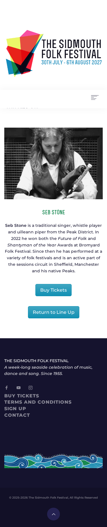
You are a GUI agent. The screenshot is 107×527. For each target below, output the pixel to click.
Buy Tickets (53, 290)
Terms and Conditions (38, 402)
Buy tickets (21, 396)
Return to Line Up (53, 312)
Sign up (15, 408)
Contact (17, 415)
